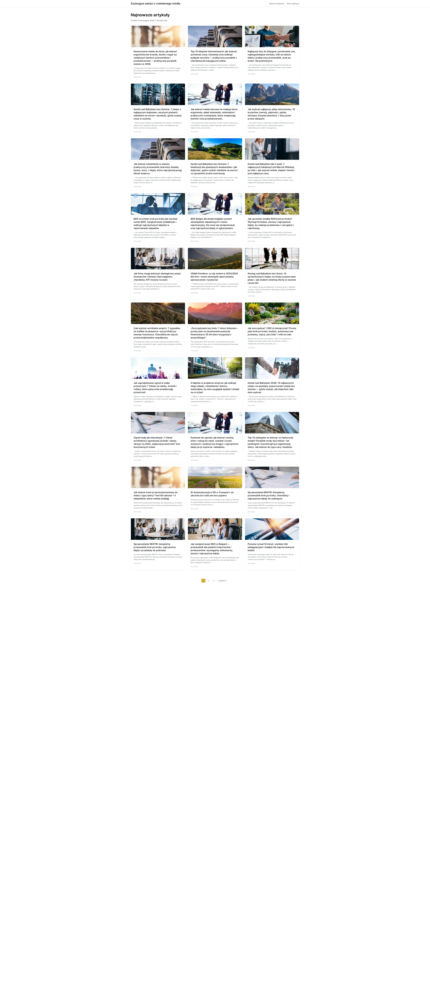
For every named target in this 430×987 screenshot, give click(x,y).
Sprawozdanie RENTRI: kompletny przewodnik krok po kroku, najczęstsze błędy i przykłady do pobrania (155, 547)
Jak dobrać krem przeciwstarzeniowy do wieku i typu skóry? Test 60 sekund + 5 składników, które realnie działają (156, 495)
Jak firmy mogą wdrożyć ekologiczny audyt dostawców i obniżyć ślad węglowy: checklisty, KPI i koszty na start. (157, 276)
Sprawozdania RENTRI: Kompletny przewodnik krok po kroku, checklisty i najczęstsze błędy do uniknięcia (268, 495)
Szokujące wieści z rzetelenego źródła (155, 3)
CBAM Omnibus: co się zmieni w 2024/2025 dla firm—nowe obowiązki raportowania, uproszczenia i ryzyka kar (214, 276)
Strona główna (293, 3)
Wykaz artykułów (276, 3)
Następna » (223, 581)
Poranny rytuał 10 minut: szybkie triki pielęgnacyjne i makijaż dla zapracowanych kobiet (271, 547)
